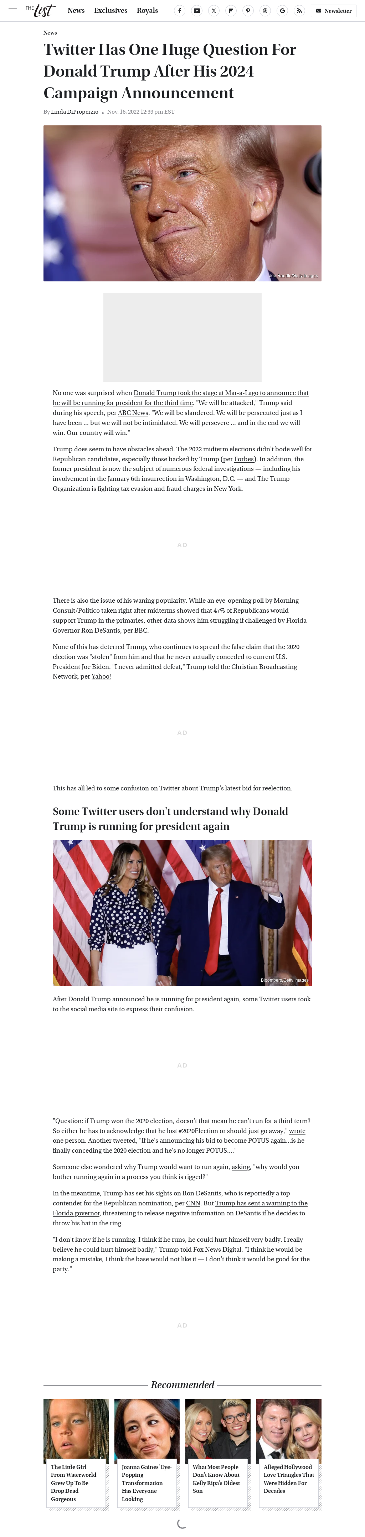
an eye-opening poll (235, 600)
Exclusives (111, 10)
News (76, 10)
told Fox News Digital (210, 1249)
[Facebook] (179, 10)
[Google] (282, 10)
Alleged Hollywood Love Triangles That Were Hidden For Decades (289, 1479)
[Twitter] (214, 10)
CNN (193, 1203)
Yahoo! (101, 676)
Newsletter (338, 10)
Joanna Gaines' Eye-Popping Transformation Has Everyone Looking (147, 1483)
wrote (297, 1131)
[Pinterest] (248, 10)
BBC (140, 630)
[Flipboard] (231, 10)
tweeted (124, 1140)
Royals (147, 10)
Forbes (244, 459)
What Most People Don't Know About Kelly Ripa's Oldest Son (216, 1479)
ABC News (133, 413)
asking (241, 1167)
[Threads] (265, 10)
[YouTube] (196, 10)
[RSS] (299, 10)
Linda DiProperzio (74, 111)
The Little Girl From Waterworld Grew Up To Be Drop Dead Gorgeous (73, 1483)
